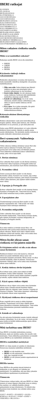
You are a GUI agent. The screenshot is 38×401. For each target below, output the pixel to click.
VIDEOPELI (4, 398)
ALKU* (3, 394)
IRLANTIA (14, 398)
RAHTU (10, 394)
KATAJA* (12, 396)
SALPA (27, 394)
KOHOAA (3, 396)
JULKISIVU (19, 394)
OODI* (20, 396)
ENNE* (27, 396)
